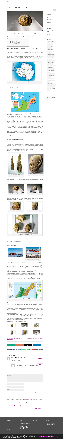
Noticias (48, 24)
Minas (53, 75)
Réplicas (53, 86)
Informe (54, 65)
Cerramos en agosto (50, 30)
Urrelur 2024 (49, 88)
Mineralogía (49, 22)
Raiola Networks (30, 399)
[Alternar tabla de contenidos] (27, 39)
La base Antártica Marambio (15, 43)
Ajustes (57, 436)
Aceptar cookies (42, 436)
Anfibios (49, 41)
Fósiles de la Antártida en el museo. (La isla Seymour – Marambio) (18, 40)
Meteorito (49, 72)
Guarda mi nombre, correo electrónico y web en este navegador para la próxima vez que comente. (24, 392)
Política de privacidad (18, 405)
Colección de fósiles (13, 9)
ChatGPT (10, 345)
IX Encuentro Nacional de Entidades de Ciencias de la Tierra (51, 33)
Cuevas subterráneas (50, 51)
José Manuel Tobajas (50, 67)
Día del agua (49, 52)
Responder (40, 358)
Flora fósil (49, 19)
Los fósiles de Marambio (13, 41)
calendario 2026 (50, 44)
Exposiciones (52, 62)
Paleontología (49, 25)
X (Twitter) (28, 345)
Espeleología (49, 17)
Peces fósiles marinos (50, 83)
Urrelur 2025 (53, 88)
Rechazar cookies (50, 436)
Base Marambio (17, 338)
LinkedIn (37, 345)
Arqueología (49, 14)
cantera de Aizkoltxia (50, 46)
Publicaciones (49, 86)
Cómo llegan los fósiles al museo (16, 44)
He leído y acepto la (15, 405)
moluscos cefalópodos (50, 78)
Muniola (53, 80)
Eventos (49, 62)
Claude (19, 345)
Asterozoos (52, 41)
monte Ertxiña (49, 80)
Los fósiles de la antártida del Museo (15, 42)
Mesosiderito (52, 70)
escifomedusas (50, 59)
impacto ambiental (50, 65)
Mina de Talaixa (50, 75)
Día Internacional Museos (51, 54)
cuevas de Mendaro (50, 49)
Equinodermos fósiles (50, 57)
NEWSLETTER (9, 429)
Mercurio (49, 70)
